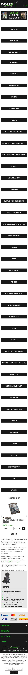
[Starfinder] (14, 415)
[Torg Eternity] (14, 392)
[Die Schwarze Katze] (14, 103)
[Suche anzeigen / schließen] (23, 5)
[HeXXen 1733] (14, 115)
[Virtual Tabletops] (14, 265)
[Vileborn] (14, 323)
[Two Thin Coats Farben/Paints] (14, 381)
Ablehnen (8, 669)
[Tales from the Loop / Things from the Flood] (14, 358)
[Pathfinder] (14, 277)
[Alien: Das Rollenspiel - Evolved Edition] (14, 219)
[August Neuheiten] (14, 24)
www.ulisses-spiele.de (6, 560)
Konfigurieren (14, 673)
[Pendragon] (14, 242)
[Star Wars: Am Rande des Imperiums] (14, 196)
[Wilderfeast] (14, 335)
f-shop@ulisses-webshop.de (13, 562)
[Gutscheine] (14, 485)
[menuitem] (14, 2)
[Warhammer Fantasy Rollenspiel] (14, 126)
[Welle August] (14, 35)
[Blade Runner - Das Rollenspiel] (14, 288)
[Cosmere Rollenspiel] (14, 230)
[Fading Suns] (14, 450)
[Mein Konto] (17, 2)
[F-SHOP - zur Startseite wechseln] (7, 5)
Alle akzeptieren (17, 669)
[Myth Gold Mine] (14, 427)
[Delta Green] (14, 161)
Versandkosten (14, 647)
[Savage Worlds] (14, 184)
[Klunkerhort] (14, 57)
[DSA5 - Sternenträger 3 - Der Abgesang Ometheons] (14, 508)
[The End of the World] (14, 300)
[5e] (14, 473)
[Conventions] (14, 69)
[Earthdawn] (14, 439)
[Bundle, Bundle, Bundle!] (14, 47)
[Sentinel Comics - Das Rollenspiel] (14, 346)
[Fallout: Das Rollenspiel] (14, 207)
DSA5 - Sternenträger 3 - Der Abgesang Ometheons (13, 521)
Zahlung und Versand (14, 651)
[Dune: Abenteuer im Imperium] (14, 404)
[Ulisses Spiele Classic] (14, 462)
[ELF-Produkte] (14, 369)
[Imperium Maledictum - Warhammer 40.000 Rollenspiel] (14, 138)
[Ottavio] (14, 254)
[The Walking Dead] (14, 311)
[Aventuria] (14, 92)
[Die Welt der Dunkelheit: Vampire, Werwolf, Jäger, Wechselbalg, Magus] (14, 150)
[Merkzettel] (14, 2)
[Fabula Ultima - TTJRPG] (14, 173)
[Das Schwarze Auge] (14, 80)
